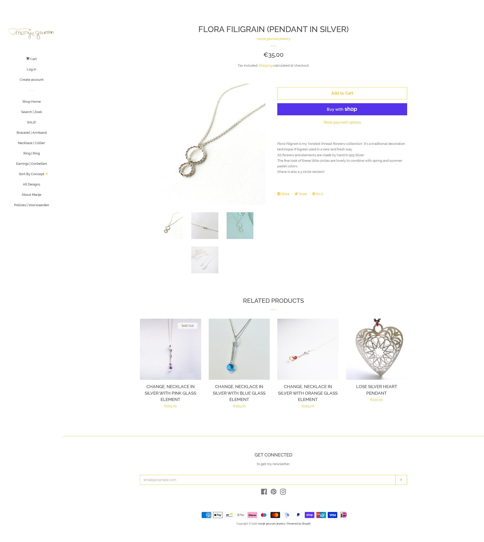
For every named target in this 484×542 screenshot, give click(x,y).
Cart (33, 59)
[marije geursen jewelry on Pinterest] (273, 493)
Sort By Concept (31, 174)
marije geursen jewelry (273, 39)
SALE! (31, 122)
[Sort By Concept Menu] (46, 174)
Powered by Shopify (299, 523)
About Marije (31, 195)
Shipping (266, 65)
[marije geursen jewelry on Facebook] (264, 493)
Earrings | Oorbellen (31, 164)
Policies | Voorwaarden (31, 205)
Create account (32, 80)
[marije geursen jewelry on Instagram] (283, 493)
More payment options (342, 122)
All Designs (31, 184)
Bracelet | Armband (32, 132)
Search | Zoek (31, 112)
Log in (31, 69)
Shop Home (31, 101)
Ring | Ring (31, 153)
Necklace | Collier (31, 143)
